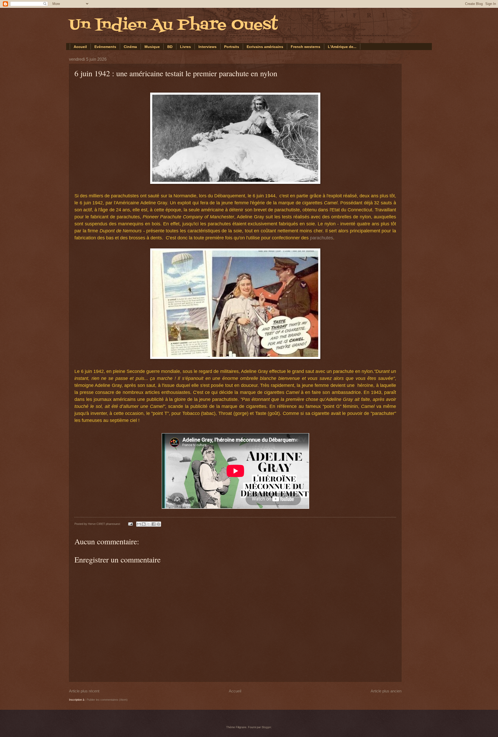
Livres (185, 47)
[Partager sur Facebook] (153, 524)
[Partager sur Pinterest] (158, 524)
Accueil (80, 47)
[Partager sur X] (148, 524)
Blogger (266, 727)
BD (169, 47)
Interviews (207, 47)
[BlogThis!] (143, 524)
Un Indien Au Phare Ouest (173, 25)
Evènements (105, 47)
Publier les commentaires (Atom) (107, 699)
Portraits (231, 47)
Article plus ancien (386, 691)
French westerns (305, 47)
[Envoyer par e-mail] (138, 524)
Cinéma (130, 47)
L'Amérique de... (342, 47)
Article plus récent (84, 691)
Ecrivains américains (265, 47)
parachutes (321, 237)
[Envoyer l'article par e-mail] (130, 523)
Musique (152, 47)
